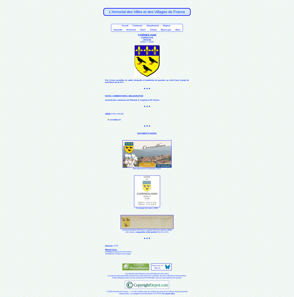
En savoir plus (168, 294)
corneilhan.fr (115, 120)
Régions (166, 26)
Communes (137, 26)
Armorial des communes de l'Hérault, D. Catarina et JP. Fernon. (132, 100)
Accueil (125, 26)
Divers (143, 30)
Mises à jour (166, 30)
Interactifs (118, 30)
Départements (153, 26)
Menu (177, 30)
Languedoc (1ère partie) (146, 232)
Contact (153, 30)
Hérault (147, 40)
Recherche (131, 30)
